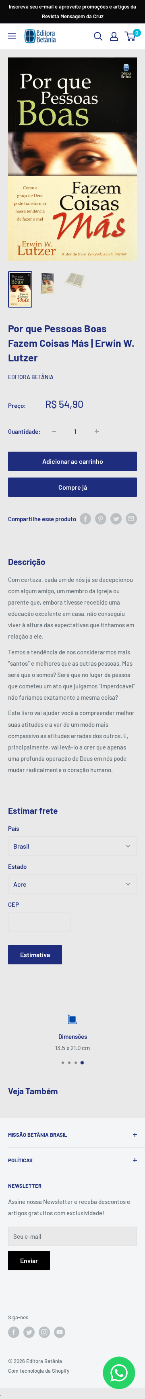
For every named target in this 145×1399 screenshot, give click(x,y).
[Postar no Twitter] (116, 518)
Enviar (29, 1260)
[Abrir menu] (12, 36)
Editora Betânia (31, 377)
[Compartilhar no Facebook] (85, 518)
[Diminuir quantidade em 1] (54, 431)
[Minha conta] (114, 36)
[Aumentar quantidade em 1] (96, 431)
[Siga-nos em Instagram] (44, 1332)
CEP (13, 904)
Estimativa (35, 954)
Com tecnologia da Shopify (38, 1370)
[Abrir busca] (98, 36)
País (13, 828)
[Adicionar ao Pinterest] (100, 518)
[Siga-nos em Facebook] (13, 1332)
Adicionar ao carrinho (72, 461)
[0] (130, 36)
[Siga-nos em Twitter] (29, 1332)
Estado (17, 866)
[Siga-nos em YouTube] (59, 1332)
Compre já (72, 487)
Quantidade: (24, 431)
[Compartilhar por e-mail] (131, 518)
